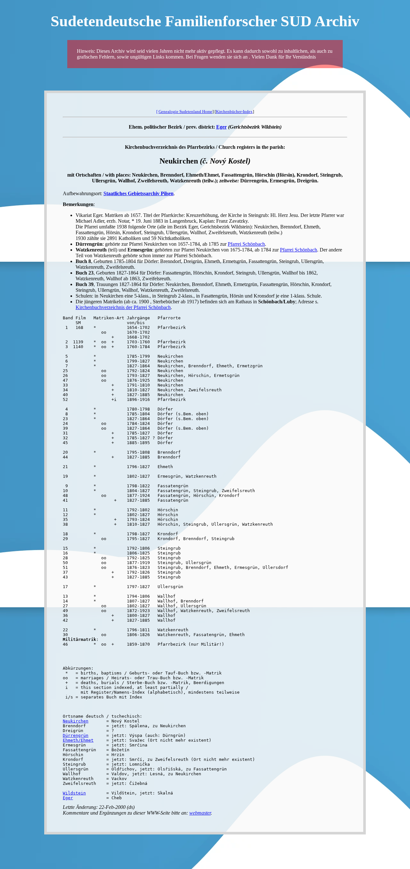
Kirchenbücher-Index (234, 111)
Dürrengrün (75, 735)
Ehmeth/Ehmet (78, 740)
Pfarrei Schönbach (246, 244)
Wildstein (74, 793)
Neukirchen (75, 721)
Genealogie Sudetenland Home (185, 111)
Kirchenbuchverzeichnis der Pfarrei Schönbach (123, 307)
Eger (221, 127)
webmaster (200, 813)
